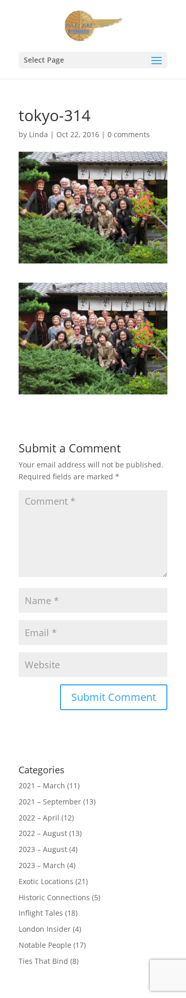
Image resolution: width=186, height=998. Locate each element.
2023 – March (42, 865)
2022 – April (39, 818)
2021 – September (50, 801)
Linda (38, 134)
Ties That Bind (43, 961)
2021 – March (42, 785)
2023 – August (43, 849)
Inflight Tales (41, 913)
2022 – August (43, 833)
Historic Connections (54, 897)
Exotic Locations (46, 881)
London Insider (45, 929)
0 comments (128, 134)
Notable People (45, 945)
